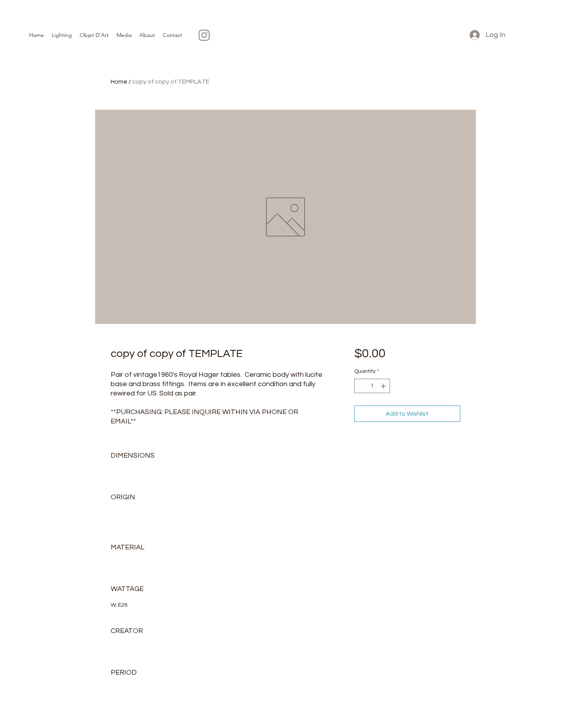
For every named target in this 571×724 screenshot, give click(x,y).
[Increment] (384, 386)
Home (119, 82)
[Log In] (473, 35)
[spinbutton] (372, 386)
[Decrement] (360, 386)
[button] (62, 35)
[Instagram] (204, 35)
